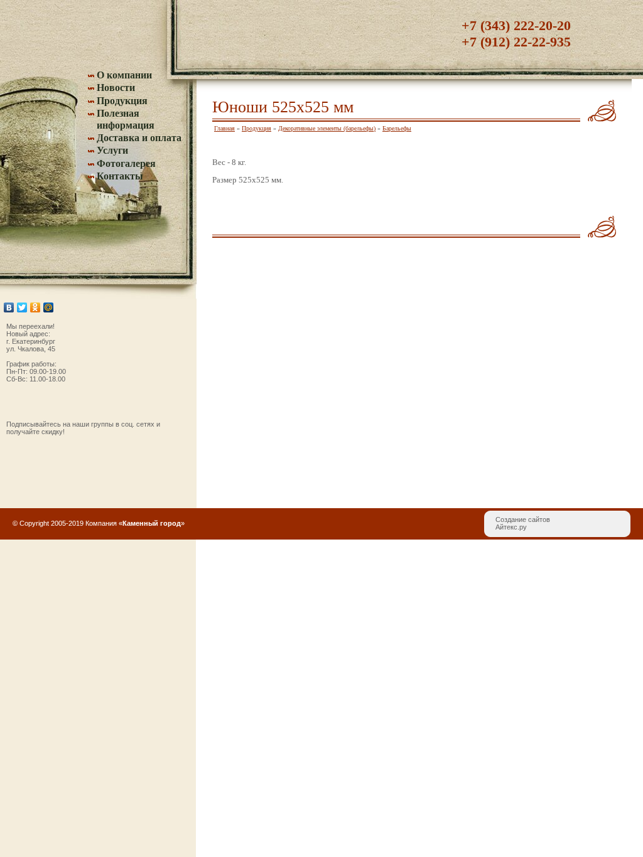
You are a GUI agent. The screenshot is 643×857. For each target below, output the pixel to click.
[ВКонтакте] (9, 307)
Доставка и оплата (139, 137)
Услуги (112, 150)
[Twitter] (22, 307)
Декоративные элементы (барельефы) (327, 128)
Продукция (122, 100)
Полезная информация (125, 119)
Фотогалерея (126, 163)
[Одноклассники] (35, 307)
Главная (224, 128)
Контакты (120, 176)
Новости (116, 87)
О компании (124, 75)
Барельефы (396, 128)
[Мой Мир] (48, 307)
